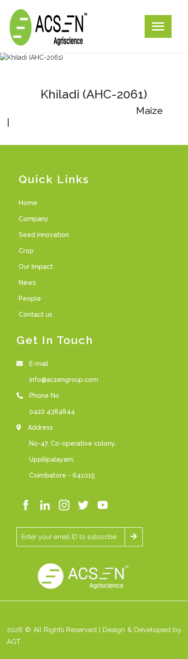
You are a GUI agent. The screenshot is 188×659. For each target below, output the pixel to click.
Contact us (35, 314)
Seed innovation (44, 234)
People (30, 298)
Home (28, 202)
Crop (26, 250)
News (27, 282)
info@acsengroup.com (63, 379)
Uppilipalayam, (51, 459)
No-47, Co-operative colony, (72, 443)
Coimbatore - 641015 (62, 475)
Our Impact (36, 266)
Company (33, 218)
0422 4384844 (52, 411)
